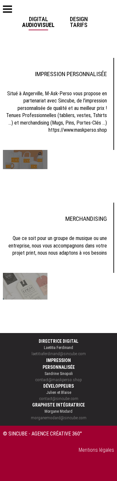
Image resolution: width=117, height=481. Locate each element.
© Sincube (15, 434)
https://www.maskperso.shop (77, 130)
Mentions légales (96, 450)
